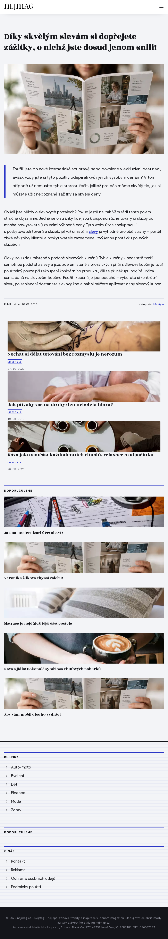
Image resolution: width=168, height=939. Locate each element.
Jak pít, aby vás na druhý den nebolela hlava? (60, 404)
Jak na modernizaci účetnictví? (33, 532)
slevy (93, 231)
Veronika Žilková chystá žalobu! (33, 578)
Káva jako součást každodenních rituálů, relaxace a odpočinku (81, 454)
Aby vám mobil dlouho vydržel (32, 714)
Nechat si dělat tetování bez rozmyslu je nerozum (65, 354)
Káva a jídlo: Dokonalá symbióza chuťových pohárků (52, 669)
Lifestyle (158, 304)
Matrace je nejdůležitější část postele (38, 623)
